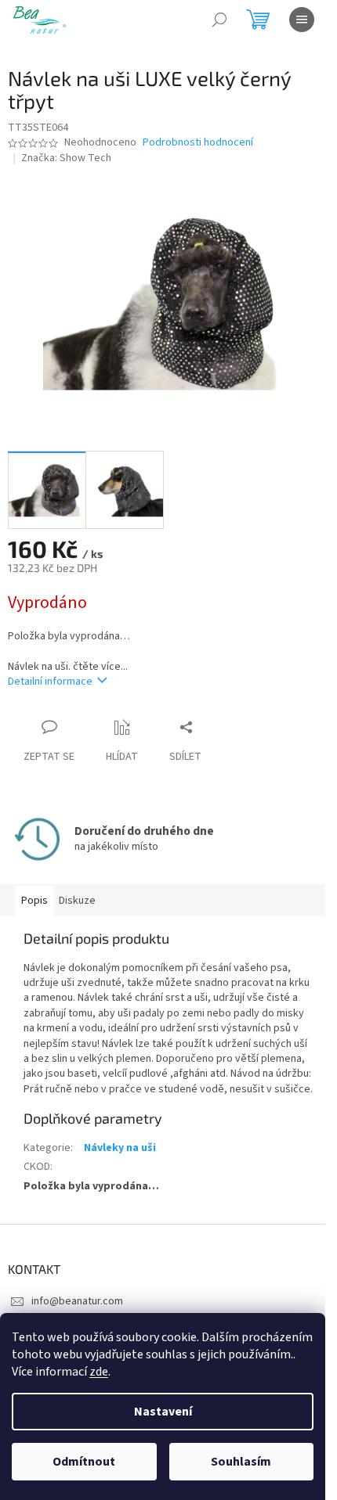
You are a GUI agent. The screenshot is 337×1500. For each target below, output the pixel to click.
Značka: (66, 158)
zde (98, 1371)
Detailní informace (50, 681)
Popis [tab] (34, 900)
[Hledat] (219, 19)
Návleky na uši (120, 1148)
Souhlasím (241, 1461)
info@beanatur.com (77, 1301)
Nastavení (163, 1411)
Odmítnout (84, 1461)
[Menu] (301, 19)
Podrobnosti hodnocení (198, 142)
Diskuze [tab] (77, 900)
